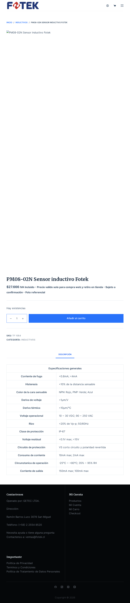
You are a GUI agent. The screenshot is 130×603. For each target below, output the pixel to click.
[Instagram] (68, 587)
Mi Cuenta (75, 505)
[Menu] (122, 5)
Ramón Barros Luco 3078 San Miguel (28, 516)
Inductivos (28, 339)
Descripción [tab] (65, 354)
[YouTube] (74, 587)
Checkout (75, 513)
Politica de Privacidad (19, 563)
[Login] (107, 5)
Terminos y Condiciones (20, 567)
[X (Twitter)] (62, 587)
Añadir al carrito (76, 318)
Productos (75, 500)
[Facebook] (55, 587)
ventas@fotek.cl (35, 537)
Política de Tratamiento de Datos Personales (33, 571)
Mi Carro (74, 509)
